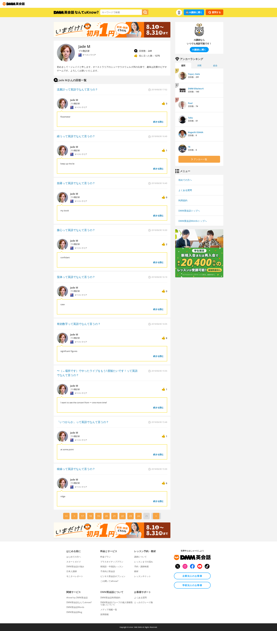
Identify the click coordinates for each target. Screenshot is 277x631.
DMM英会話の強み (75, 566)
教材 (136, 571)
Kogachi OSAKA (195, 132)
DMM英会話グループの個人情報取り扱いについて (116, 603)
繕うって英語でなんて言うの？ (76, 136)
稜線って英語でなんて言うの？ (76, 469)
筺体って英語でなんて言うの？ (76, 277)
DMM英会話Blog (74, 612)
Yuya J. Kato (194, 74)
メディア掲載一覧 (108, 609)
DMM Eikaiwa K (196, 88)
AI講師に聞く (195, 12)
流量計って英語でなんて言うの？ (77, 89)
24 (138, 515)
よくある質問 (185, 190)
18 (90, 515)
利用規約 (182, 200)
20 (106, 515)
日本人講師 (71, 571)
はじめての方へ (73, 556)
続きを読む (158, 121)
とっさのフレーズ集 (143, 602)
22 (122, 515)
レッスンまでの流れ (143, 561)
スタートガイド (73, 561)
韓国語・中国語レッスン (111, 566)
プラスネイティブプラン (111, 561)
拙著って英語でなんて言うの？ (76, 183)
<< (66, 515)
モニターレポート (74, 576)
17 (82, 515)
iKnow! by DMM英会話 (77, 597)
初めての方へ (185, 179)
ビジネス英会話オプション (112, 576)
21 (114, 515)
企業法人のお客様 (192, 575)
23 (130, 515)
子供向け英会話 (107, 571)
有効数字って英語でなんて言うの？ (79, 324)
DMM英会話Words (75, 607)
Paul (190, 103)
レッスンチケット (142, 576)
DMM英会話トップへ (189, 210)
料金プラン (105, 556)
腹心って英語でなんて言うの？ (76, 230)
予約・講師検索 (141, 566)
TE (189, 146)
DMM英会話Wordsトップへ (192, 220)
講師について (140, 556)
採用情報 (104, 614)
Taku (190, 117)
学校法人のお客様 (192, 585)
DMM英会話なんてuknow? (79, 602)
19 (98, 515)
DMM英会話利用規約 (110, 597)
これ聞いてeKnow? (109, 581)
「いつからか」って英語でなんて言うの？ (83, 422)
